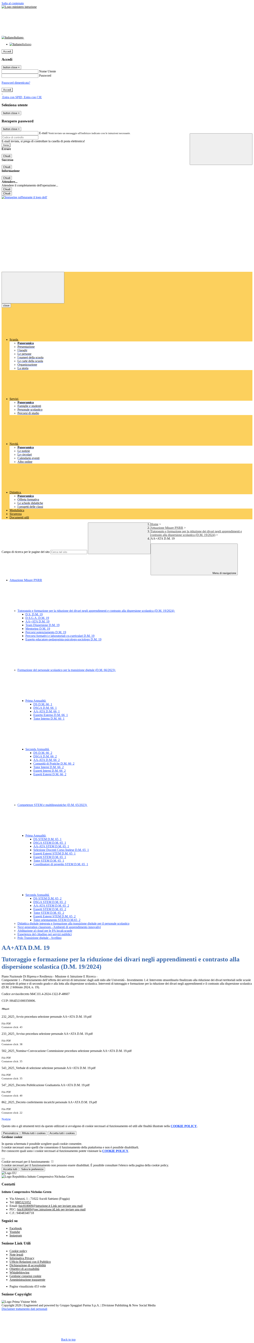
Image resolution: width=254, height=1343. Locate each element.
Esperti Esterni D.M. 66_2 (49, 774)
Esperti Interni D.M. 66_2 (49, 770)
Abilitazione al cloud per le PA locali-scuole (44, 930)
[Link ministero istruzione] (19, 7)
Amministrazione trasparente (27, 1279)
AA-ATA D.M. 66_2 (46, 760)
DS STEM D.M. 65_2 (47, 898)
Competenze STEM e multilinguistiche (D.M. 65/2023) (52, 805)
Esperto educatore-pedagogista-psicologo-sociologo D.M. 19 (63, 639)
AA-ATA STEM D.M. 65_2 (51, 905)
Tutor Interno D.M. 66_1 (48, 718)
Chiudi (6, 156)
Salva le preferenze (32, 1169)
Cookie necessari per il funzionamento (26, 1161)
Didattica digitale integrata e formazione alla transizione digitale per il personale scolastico (73, 923)
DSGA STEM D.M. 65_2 (49, 902)
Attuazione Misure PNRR (167, 527)
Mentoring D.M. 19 (37, 628)
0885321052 (23, 1202)
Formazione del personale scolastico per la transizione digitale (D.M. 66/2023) (66, 670)
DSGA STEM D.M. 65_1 (49, 842)
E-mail (43, 133)
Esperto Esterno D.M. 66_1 (50, 715)
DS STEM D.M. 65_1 (47, 839)
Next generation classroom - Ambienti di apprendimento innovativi (59, 927)
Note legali (16, 1254)
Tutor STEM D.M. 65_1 (48, 860)
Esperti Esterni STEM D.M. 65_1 (54, 853)
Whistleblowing (19, 1272)
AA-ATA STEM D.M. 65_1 (51, 846)
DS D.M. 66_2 (42, 752)
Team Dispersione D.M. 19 (42, 625)
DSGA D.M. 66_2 (45, 756)
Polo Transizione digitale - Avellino (39, 938)
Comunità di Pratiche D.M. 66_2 (53, 763)
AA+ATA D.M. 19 (37, 621)
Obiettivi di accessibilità (24, 1269)
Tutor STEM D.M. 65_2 (48, 912)
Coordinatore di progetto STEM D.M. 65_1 (60, 864)
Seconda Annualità (37, 749)
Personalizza (10, 1133)
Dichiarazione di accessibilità (28, 1265)
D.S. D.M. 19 (34, 614)
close (6, 305)
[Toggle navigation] (33, 287)
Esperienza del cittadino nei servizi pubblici (44, 934)
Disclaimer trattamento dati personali (24, 1309)
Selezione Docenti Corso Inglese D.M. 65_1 (61, 850)
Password (45, 75)
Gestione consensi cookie (25, 1276)
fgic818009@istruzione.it (50, 1206)
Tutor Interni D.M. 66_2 (48, 767)
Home (154, 524)
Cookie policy (18, 1251)
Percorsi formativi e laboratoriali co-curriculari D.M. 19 (59, 635)
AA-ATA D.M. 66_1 (46, 711)
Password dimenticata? (16, 82)
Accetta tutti (62, 1133)
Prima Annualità (35, 700)
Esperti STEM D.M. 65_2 (49, 909)
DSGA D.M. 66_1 (45, 708)
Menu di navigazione (224, 573)
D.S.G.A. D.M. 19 (37, 618)
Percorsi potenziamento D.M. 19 (45, 632)
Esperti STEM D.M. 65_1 (49, 857)
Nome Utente (47, 71)
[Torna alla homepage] (24, 197)
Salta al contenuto (13, 3)
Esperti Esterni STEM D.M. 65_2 (54, 916)
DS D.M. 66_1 (42, 704)
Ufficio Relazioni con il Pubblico (30, 1261)
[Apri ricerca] (221, 149)
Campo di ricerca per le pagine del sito (26, 552)
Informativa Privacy (22, 1258)
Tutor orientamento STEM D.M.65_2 (56, 920)
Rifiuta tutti (34, 1133)
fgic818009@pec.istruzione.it (51, 1209)
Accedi (7, 51)
